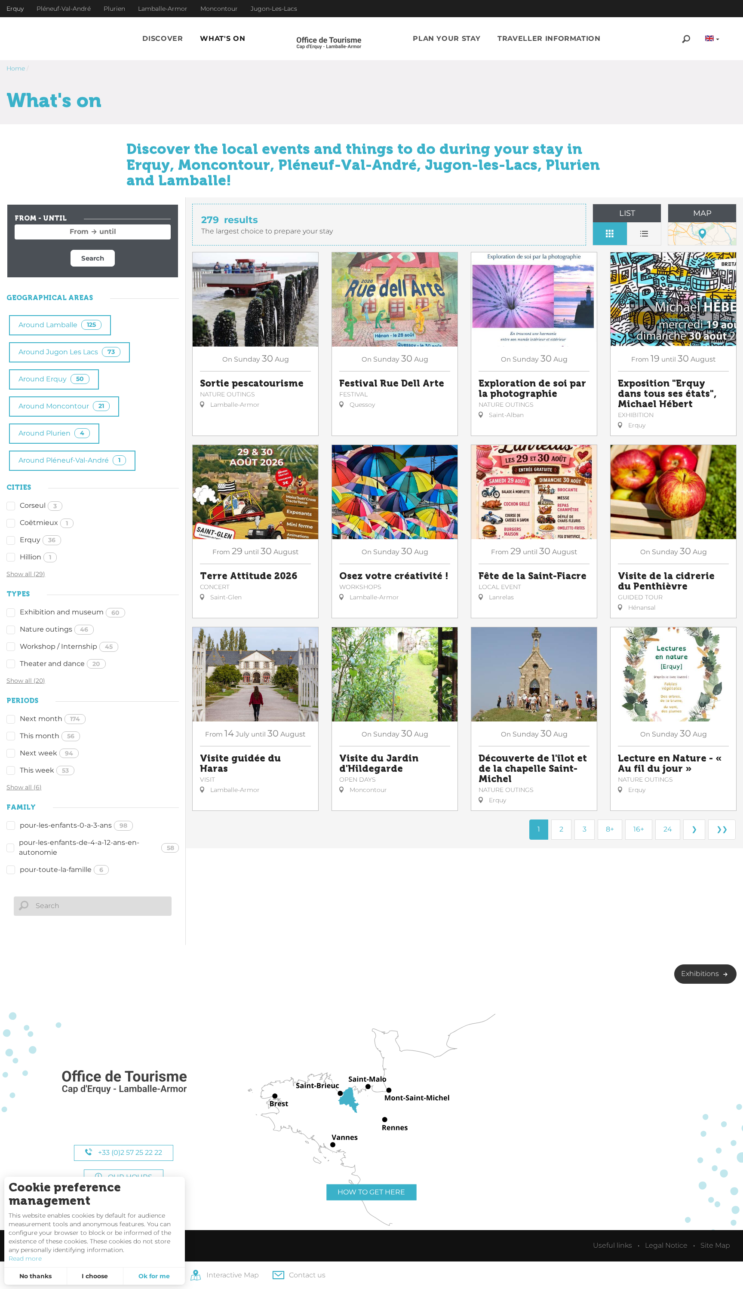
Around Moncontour (61, 406)
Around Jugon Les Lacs (66, 352)
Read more (25, 1258)
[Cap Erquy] (124, 1082)
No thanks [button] (35, 1276)
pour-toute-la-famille (61, 869)
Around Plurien (51, 433)
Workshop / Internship (66, 646)
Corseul (38, 505)
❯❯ (722, 829)
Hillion (35, 557)
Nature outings (54, 629)
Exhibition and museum (70, 612)
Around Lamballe (57, 325)
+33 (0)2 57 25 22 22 (129, 1152)
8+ (610, 829)
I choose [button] (95, 1276)
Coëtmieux (44, 523)
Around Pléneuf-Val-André (69, 460)
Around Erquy (51, 379)
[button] (162, 39)
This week (44, 770)
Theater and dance (60, 664)
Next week (46, 753)
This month (47, 736)
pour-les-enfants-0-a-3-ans (73, 825)
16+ (638, 829)
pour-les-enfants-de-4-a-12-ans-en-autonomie (96, 847)
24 (667, 829)
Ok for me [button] (154, 1276)
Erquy (37, 540)
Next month (50, 719)
